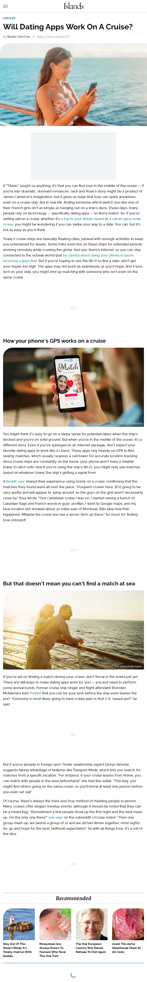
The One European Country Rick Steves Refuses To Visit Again (91, 948)
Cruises (9, 18)
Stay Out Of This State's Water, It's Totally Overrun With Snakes (17, 950)
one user (55, 817)
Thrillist (35, 693)
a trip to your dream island (82, 219)
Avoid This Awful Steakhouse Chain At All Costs (126, 948)
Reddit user (15, 481)
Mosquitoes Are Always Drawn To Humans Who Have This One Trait (52, 950)
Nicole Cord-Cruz (18, 36)
